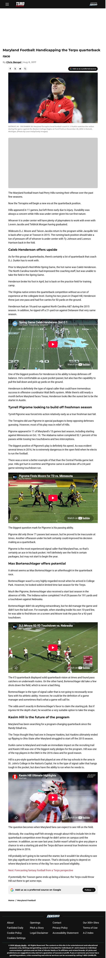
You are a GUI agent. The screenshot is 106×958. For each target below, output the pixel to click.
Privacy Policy (60, 927)
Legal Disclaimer (39, 932)
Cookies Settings (16, 938)
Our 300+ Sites (91, 922)
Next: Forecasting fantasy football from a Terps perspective (40, 870)
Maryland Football (26, 900)
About (10, 922)
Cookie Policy (14, 932)
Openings (35, 922)
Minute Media (20, 945)
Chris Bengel (13, 62)
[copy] (25, 69)
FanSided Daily (15, 927)
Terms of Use (90, 927)
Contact (57, 922)
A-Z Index (88, 932)
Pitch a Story (37, 927)
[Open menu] (7, 4)
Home (11, 900)
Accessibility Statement (66, 932)
